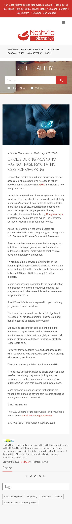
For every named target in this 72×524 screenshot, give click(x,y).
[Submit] (61, 80)
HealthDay (25, 461)
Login (48, 53)
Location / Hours (15, 53)
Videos (39, 88)
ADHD (42, 184)
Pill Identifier (36, 49)
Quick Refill (53, 49)
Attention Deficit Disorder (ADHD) (20, 502)
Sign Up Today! (34, 53)
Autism (58, 496)
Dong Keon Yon (54, 214)
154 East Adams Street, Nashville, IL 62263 (28, 4)
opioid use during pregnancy (37, 415)
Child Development (13, 496)
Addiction (46, 496)
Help (23, 49)
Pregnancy (32, 496)
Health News (19, 88)
